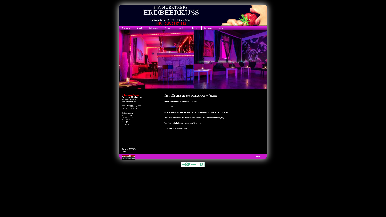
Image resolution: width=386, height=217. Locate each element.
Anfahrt (222, 28)
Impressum (258, 156)
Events (140, 28)
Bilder (194, 28)
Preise (167, 28)
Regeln (181, 28)
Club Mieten (153, 28)
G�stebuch (208, 28)
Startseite (126, 28)
